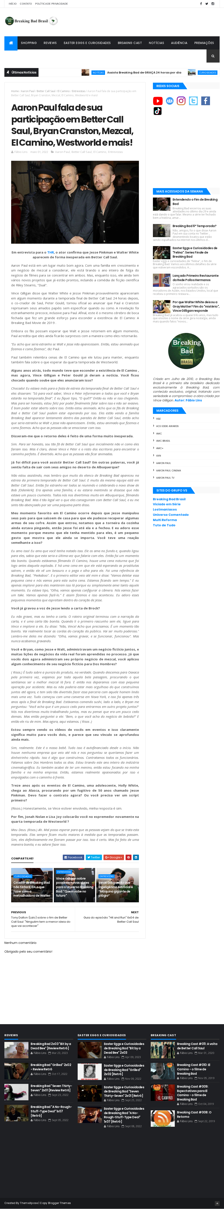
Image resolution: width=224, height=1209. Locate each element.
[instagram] (212, 4)
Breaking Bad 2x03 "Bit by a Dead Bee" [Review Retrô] (51, 1046)
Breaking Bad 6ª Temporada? (194, 226)
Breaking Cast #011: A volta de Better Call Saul (197, 1046)
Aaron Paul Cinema (168, 470)
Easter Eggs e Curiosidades (87, 43)
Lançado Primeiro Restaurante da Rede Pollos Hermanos (196, 277)
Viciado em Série (167, 504)
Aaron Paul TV (165, 477)
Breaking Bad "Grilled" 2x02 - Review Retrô (51, 1067)
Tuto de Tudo (164, 525)
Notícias (156, 43)
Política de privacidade (51, 3)
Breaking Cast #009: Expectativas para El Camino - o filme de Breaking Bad (192, 1093)
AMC (159, 433)
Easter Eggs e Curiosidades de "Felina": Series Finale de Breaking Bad (195, 252)
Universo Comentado (171, 515)
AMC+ (159, 448)
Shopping (29, 43)
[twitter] (207, 4)
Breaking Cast (130, 43)
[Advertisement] (140, 22)
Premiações (204, 43)
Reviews (50, 43)
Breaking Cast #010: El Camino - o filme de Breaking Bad (193, 1069)
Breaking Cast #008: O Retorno (194, 1114)
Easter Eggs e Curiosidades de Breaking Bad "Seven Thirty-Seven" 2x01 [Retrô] (124, 1091)
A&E (158, 418)
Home (15, 91)
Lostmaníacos (165, 509)
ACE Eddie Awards (167, 426)
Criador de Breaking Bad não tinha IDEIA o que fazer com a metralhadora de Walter (31, 889)
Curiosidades (185, 72)
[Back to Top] (217, 1203)
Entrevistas (78, 91)
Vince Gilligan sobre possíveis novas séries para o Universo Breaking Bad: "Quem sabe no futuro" (74, 887)
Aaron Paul (28, 91)
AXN (158, 455)
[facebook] (201, 4)
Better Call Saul (46, 91)
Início (13, 3)
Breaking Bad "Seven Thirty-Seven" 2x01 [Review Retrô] (51, 1088)
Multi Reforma (165, 520)
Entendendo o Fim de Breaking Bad (195, 201)
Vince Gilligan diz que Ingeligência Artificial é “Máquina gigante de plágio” (115, 889)
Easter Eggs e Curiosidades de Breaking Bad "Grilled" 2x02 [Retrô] (124, 1069)
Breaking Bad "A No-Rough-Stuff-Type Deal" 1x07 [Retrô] (51, 1111)
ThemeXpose (29, 1203)
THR (50, 252)
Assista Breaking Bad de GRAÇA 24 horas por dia (123, 72)
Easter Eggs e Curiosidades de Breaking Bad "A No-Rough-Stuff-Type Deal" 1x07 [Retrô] (124, 1115)
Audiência (179, 43)
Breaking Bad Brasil (169, 499)
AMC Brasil (163, 441)
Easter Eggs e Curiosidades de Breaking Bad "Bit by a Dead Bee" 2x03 (124, 1048)
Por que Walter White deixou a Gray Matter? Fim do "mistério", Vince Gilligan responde (196, 306)
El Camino (64, 91)
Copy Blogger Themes (55, 1203)
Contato (26, 3)
